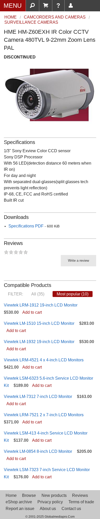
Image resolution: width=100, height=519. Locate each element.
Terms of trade (81, 502)
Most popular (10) (72, 294)
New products (54, 495)
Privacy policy (50, 502)
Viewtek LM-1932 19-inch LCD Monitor (39, 341)
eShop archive (19, 502)
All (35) (37, 294)
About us (48, 508)
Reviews (80, 495)
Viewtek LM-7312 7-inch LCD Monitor (38, 396)
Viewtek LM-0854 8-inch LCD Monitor (38, 451)
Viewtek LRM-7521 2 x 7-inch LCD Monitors (44, 415)
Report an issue (20, 508)
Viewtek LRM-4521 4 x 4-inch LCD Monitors (44, 360)
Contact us (71, 508)
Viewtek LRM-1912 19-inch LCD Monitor (40, 305)
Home (11, 495)
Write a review (78, 260)
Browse (29, 495)
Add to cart (32, 312)
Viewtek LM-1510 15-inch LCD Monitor (39, 323)
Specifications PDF (26, 226)
